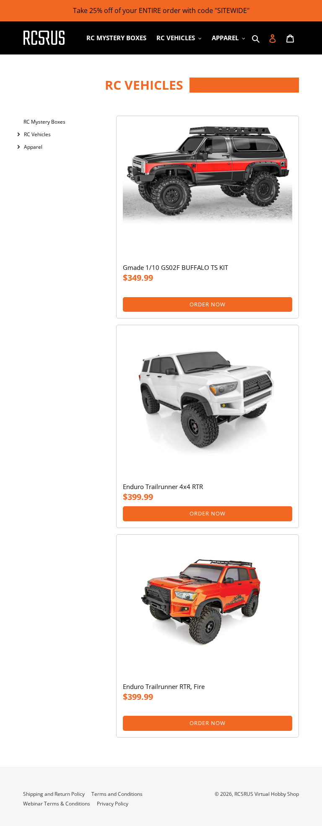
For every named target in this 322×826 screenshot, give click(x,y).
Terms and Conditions (117, 794)
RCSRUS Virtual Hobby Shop (266, 794)
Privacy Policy (112, 803)
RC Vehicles (37, 134)
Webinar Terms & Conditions (56, 803)
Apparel (33, 146)
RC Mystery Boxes (44, 121)
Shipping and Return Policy (54, 794)
